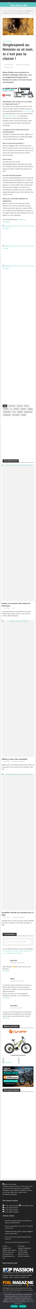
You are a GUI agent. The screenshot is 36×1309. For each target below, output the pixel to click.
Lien (4, 1258)
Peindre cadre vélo (8, 1252)
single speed (28, 412)
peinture (16, 409)
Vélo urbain (21, 1246)
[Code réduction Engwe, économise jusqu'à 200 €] (18, 1076)
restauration (7, 412)
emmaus (19, 406)
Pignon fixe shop (23, 1254)
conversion (12, 406)
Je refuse (23, 1306)
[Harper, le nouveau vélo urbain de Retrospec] (18, 532)
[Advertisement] (18, 437)
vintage (23, 415)
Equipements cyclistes (9, 1250)
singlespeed (7, 415)
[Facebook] (11, 1205)
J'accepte (14, 1306)
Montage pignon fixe (9, 1256)
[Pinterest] (10, 1207)
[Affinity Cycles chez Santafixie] (18, 688)
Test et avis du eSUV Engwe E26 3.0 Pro (17, 1242)
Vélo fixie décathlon (24, 1256)
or (11, 409)
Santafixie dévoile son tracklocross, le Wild (18, 914)
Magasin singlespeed (24, 1248)
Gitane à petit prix (11, 116)
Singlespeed (20, 11)
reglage (30, 409)
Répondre (6, 971)
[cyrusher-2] (18, 1042)
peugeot (23, 409)
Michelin (6, 409)
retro (14, 412)
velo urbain (16, 415)
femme (26, 406)
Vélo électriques (23, 1252)
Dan (13, 608)
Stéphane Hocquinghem (23, 64)
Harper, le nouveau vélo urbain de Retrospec (16, 604)
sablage (20, 412)
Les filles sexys (22, 1250)
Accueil (5, 11)
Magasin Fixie (7, 1248)
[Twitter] (26, 1205)
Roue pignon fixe (8, 1254)
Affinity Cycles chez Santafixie (14, 759)
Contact (5, 1246)
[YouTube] (10, 1209)
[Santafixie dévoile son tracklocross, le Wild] (18, 841)
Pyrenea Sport (27, 111)
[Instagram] (11, 1212)
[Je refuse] (34, 1300)
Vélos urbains (12, 11)
